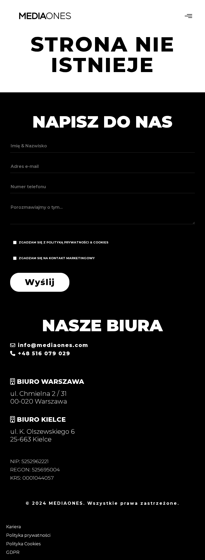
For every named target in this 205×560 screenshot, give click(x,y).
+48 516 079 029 (43, 353)
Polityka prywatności (28, 535)
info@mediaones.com (52, 345)
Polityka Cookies (23, 543)
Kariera (13, 526)
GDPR (12, 552)
